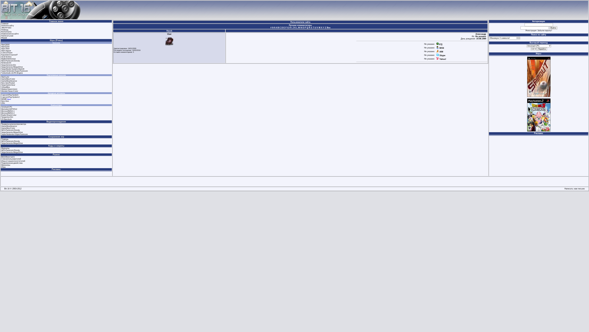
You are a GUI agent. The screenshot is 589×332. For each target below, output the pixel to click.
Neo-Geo (5, 101)
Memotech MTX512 (9, 109)
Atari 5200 (5, 47)
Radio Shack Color (8, 115)
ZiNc (3, 103)
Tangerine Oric (7, 117)
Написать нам (7, 36)
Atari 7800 (5, 49)
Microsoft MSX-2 (8, 113)
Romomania (6, 32)
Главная (4, 24)
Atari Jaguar (6, 51)
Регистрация (531, 31)
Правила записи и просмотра (13, 124)
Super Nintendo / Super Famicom (14, 71)
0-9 (273, 27)
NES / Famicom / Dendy (10, 61)
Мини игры (5, 165)
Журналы (5, 148)
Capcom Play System (9, 95)
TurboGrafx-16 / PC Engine (12, 73)
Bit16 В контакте (8, 157)
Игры (3, 167)
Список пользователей (11, 159)
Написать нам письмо (574, 189)
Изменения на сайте (10, 34)
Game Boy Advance (9, 81)
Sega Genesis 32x (8, 65)
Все (328, 27)
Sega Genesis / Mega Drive (12, 67)
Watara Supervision (9, 89)
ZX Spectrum (6, 119)
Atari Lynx (5, 77)
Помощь (4, 30)
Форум (4, 38)
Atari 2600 (5, 45)
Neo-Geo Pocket (8, 83)
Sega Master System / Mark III (12, 69)
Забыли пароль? (544, 31)
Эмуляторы (6, 28)
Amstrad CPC (6, 107)
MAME (4, 99)
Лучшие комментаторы (300, 25)
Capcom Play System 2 (10, 97)
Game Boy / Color (8, 79)
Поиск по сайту (7, 26)
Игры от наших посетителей (13, 161)
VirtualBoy (5, 87)
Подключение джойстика (12, 163)
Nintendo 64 (6, 63)
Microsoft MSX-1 (8, 111)
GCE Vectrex (6, 57)
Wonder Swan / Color (9, 91)
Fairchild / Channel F (9, 55)
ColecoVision (6, 53)
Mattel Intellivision (8, 59)
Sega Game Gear (8, 85)
